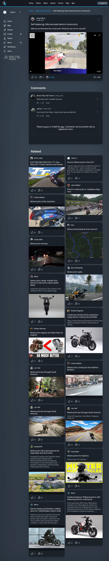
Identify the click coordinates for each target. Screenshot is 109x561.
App (73, 3)
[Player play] (31, 72)
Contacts (11, 56)
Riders (38, 3)
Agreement (12, 58)
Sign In (103, 3)
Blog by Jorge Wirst (43, 11)
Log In (46, 126)
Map (67, 3)
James (39, 109)
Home (31, 3)
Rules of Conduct (14, 58)
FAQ (6, 56)
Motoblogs (11, 47)
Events (60, 3)
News (9, 51)
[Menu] (98, 19)
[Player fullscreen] (99, 35)
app (62, 126)
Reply (48, 103)
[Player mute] (95, 35)
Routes (53, 3)
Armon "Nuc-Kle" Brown (45, 96)
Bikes (45, 3)
